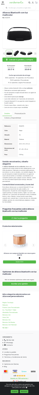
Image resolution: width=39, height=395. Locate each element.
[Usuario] (33, 3)
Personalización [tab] (20, 113)
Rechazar (24, 391)
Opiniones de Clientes (11, 364)
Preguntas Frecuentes (11, 355)
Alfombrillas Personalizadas (10, 312)
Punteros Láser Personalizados (11, 307)
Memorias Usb (6, 315)
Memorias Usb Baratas (8, 322)
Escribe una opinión (19, 284)
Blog (5, 367)
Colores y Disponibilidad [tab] (12, 118)
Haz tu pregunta (21, 218)
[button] (6, 8)
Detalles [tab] (7, 113)
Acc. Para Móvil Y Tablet (9, 310)
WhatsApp (9, 343)
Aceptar (14, 391)
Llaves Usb (5, 317)
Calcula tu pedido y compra (21, 59)
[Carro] (37, 2)
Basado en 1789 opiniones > (20, 378)
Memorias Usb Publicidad (9, 325)
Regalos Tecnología (7, 302)
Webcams (5, 305)
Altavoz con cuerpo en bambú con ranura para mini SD (19, 254)
